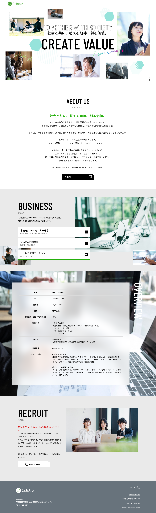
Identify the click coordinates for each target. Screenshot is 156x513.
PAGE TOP (132, 487)
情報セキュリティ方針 (133, 503)
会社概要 (68, 177)
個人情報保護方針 (134, 494)
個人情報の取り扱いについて (131, 499)
